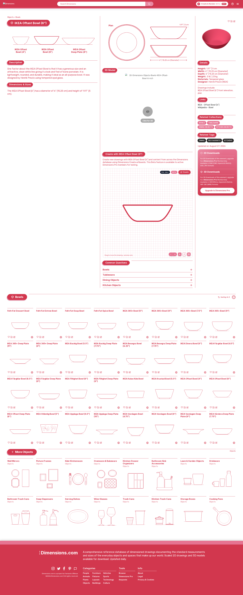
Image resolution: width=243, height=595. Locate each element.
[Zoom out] (171, 254)
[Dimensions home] (8, 4)
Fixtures (96, 576)
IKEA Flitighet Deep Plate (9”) (106, 379)
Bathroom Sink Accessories (159, 462)
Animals (86, 576)
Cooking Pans (216, 499)
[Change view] (189, 254)
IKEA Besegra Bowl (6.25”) (132, 344)
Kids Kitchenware (74, 461)
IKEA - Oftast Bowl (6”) (208, 105)
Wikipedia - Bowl (205, 107)
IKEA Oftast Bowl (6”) (220, 378)
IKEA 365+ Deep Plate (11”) (18, 344)
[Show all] (179, 254)
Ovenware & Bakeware (105, 461)
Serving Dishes (72, 499)
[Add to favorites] (228, 21)
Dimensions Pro (126, 576)
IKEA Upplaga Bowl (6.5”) (77, 414)
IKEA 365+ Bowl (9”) (219, 311)
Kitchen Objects (224, 127)
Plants (85, 580)
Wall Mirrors (13, 461)
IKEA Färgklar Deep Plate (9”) (48, 379)
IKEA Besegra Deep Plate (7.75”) (164, 344)
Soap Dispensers (44, 499)
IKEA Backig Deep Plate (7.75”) (105, 344)
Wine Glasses (100, 499)
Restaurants (214, 140)
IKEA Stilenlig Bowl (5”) (47, 414)
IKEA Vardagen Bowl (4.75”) (133, 415)
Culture (106, 583)
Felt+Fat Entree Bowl (46, 311)
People (86, 573)
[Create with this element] (234, 21)
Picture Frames (43, 461)
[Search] (149, 4)
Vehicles (107, 573)
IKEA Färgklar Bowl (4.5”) (221, 343)
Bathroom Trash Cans (18, 499)
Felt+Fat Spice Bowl (104, 311)
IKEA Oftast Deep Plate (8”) (18, 415)
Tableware (213, 123)
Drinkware (214, 461)
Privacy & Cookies (146, 580)
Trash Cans (128, 499)
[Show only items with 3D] (234, 297)
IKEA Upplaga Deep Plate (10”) (106, 415)
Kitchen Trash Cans (161, 499)
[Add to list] (231, 21)
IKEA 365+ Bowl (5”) (133, 311)
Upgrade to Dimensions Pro (217, 190)
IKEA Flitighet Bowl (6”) (76, 378)
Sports (106, 576)
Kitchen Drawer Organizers (130, 462)
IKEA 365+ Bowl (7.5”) (191, 311)
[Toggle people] (184, 254)
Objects (10, 17)
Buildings (96, 583)
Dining (202, 140)
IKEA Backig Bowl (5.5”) (76, 343)
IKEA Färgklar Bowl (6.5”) (19, 378)
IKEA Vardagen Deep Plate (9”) (190, 415)
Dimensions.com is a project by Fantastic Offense (60, 573)
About (140, 573)
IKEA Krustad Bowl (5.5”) (164, 378)
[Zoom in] (175, 254)
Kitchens (228, 140)
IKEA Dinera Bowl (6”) (191, 343)
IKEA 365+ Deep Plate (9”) (47, 344)
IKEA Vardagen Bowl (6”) (164, 414)
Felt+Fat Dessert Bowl (18, 311)
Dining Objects (206, 127)
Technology (108, 580)
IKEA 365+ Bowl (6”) (162, 311)
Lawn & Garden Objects (192, 461)
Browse (122, 573)
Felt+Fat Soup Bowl (74, 311)
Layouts (95, 580)
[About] (232, 4)
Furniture (96, 573)
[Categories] (237, 4)
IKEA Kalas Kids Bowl (133, 378)
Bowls (18, 17)
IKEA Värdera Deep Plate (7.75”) (221, 415)
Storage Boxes (187, 499)
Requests (123, 580)
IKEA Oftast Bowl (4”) (191, 378)
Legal (140, 576)
